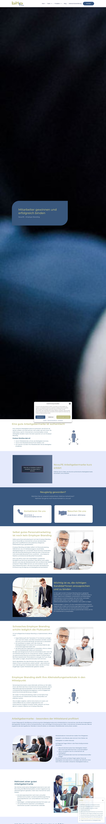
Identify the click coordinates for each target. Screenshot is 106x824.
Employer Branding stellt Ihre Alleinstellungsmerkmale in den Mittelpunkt (92, 816)
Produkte (57, 3)
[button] (70, 403)
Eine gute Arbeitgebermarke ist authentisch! (90, 806)
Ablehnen (51, 417)
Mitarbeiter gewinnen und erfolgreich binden (90, 804)
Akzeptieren (40, 417)
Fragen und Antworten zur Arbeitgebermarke (91, 820)
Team (48, 3)
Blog (65, 3)
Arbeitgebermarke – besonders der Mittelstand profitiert (92, 818)
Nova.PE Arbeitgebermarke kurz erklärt (89, 808)
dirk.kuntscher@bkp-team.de (33, 516)
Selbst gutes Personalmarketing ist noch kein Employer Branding (92, 811)
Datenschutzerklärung (52, 420)
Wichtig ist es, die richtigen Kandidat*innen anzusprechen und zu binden (92, 813)
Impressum (60, 420)
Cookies (45, 420)
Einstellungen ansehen (63, 417)
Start (43, 3)
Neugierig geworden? (85, 810)
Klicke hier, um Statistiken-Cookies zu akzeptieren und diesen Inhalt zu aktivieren (32, 469)
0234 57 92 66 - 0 (29, 515)
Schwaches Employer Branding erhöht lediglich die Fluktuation (91, 815)
